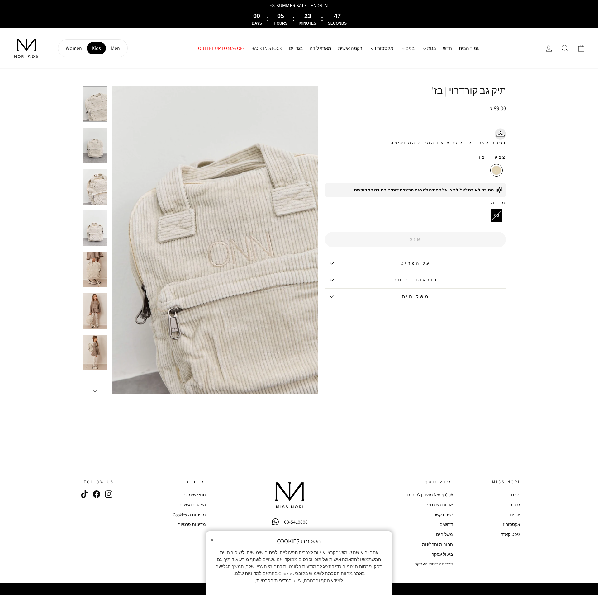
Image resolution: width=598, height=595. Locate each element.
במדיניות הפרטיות (274, 580)
